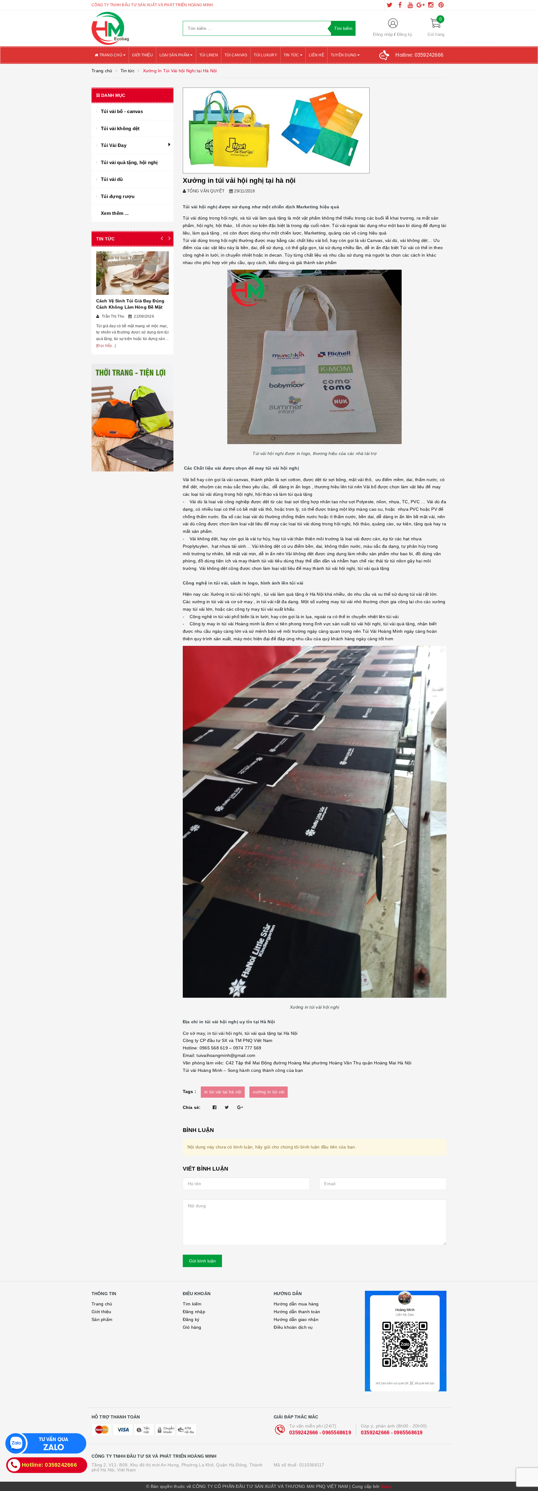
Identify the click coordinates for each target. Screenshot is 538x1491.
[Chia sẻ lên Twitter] (226, 1107)
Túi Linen (208, 55)
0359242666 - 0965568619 (320, 1432)
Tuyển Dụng (344, 55)
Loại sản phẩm (175, 55)
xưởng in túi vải (268, 1091)
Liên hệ (316, 55)
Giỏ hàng (192, 1327)
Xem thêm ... (115, 213)
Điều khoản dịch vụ (293, 1327)
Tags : (189, 1091)
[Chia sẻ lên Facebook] (214, 1107)
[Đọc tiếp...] (106, 345)
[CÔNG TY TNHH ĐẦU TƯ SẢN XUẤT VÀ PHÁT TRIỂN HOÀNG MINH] (132, 28)
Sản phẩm (102, 1319)
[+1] (240, 1107)
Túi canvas (236, 55)
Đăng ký (405, 34)
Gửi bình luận (202, 1260)
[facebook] (400, 5)
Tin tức (292, 55)
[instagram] (431, 5)
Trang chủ (110, 55)
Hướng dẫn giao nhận (296, 1319)
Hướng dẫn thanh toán (297, 1311)
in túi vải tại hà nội (222, 1091)
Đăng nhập (383, 34)
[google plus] (421, 5)
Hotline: (419, 55)
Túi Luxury (265, 55)
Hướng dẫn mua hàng (296, 1303)
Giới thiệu (142, 55)
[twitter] (390, 5)
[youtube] (410, 5)
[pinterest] (441, 5)
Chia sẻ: (192, 1107)
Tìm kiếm (192, 1303)
